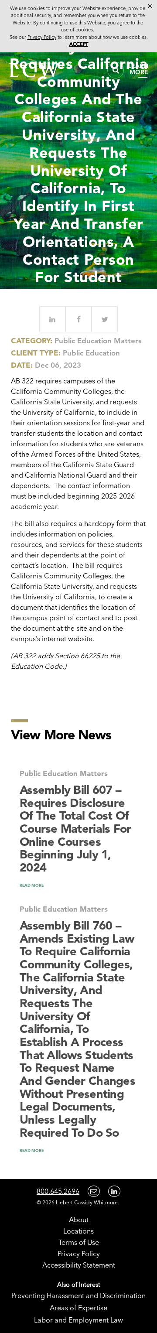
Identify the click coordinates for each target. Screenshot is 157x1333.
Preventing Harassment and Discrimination (78, 1295)
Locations (78, 1231)
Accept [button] (78, 44)
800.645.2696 (58, 1191)
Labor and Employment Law (78, 1320)
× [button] (150, 6)
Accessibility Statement (78, 1265)
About (79, 1219)
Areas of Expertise (78, 1307)
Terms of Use (78, 1242)
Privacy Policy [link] (41, 37)
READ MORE (32, 885)
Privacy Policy (79, 1253)
